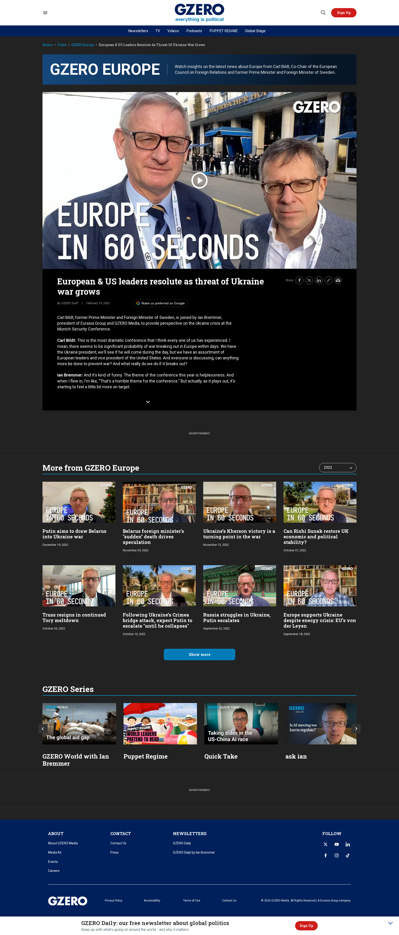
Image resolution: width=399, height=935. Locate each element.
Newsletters (138, 31)
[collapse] (390, 923)
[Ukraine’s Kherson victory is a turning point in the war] (239, 501)
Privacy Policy (113, 900)
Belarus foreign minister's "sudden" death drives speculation (153, 536)
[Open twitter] (325, 844)
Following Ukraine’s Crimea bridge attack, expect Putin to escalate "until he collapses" (157, 620)
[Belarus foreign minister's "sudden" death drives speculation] (159, 501)
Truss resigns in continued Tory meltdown (74, 617)
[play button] (199, 180)
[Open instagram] (336, 855)
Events (53, 862)
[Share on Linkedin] (319, 280)
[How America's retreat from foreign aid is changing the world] (79, 723)
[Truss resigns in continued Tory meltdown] (78, 585)
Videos (173, 31)
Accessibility (152, 900)
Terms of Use (191, 900)
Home (47, 45)
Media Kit (54, 852)
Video (62, 45)
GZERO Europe (82, 45)
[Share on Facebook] (299, 280)
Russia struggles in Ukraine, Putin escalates (237, 617)
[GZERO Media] (199, 13)
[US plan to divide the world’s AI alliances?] (241, 723)
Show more (199, 654)
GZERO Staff (69, 303)
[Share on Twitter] (309, 280)
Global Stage (255, 31)
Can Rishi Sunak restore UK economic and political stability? (316, 536)
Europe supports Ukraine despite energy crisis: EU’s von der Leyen (320, 620)
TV (158, 31)
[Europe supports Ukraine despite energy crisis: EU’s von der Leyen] (320, 585)
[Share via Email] (338, 280)
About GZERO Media (63, 843)
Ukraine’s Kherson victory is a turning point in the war (239, 534)
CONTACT (120, 833)
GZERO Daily (182, 843)
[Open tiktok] (348, 855)
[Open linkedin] (348, 844)
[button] (344, 12)
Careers (54, 871)
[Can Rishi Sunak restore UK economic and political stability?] (320, 501)
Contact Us (118, 843)
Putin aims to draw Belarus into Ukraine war (74, 534)
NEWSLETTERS (189, 833)
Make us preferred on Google (163, 303)
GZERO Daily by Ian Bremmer (194, 852)
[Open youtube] (336, 844)
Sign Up (306, 925)
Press (114, 852)
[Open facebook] (325, 855)
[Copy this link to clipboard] (328, 280)
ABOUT (55, 833)
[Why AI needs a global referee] (322, 723)
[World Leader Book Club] (160, 723)
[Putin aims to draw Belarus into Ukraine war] (78, 501)
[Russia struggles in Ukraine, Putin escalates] (239, 585)
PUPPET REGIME (223, 31)
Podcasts (194, 31)
